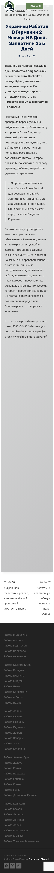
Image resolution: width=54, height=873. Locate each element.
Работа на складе (15, 651)
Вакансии (35, 6)
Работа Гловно (13, 784)
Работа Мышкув (14, 836)
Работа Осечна (13, 716)
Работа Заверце (14, 738)
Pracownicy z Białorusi (39, 859)
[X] (12, 865)
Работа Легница (14, 814)
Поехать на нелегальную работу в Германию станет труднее (42, 597)
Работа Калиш (12, 768)
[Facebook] (6, 865)
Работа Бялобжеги (15, 692)
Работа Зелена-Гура (16, 757)
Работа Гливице (14, 779)
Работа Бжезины (14, 675)
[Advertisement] (27, 454)
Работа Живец (13, 732)
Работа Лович (12, 825)
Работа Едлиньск (14, 727)
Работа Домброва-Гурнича (20, 795)
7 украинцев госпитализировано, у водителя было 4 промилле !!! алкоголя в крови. (16, 595)
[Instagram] (18, 865)
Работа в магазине (15, 634)
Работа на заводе (15, 656)
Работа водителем (15, 645)
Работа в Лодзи (13, 697)
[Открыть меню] (47, 6)
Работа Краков (13, 809)
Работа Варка (12, 702)
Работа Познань (14, 722)
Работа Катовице (14, 749)
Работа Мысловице (16, 830)
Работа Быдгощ (13, 681)
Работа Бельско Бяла (17, 664)
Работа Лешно (13, 711)
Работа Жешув (13, 762)
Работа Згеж (11, 743)
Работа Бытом (12, 686)
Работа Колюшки (14, 803)
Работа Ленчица (14, 819)
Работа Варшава (14, 773)
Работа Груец (12, 789)
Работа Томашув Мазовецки (21, 841)
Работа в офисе (14, 640)
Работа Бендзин (14, 670)
